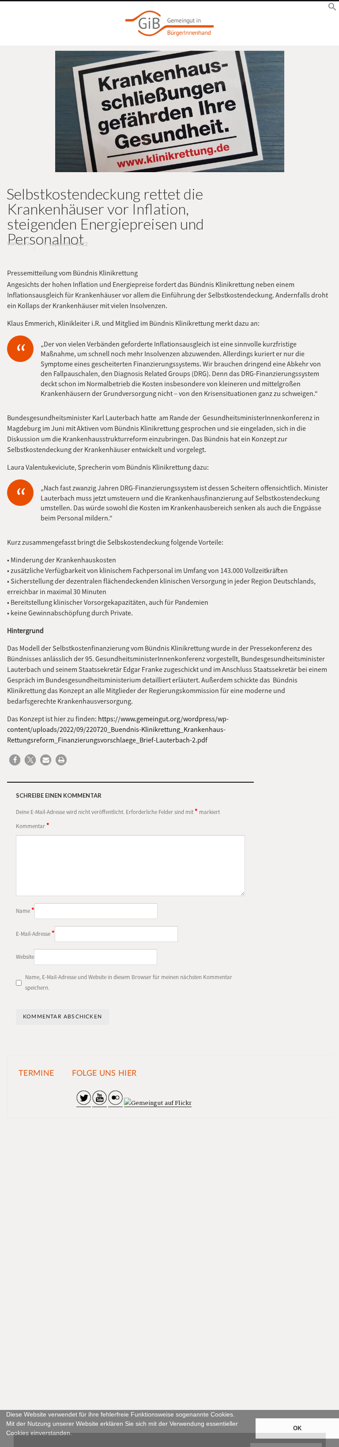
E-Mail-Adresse (35, 933)
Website (25, 957)
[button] (7, 1443)
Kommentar (32, 825)
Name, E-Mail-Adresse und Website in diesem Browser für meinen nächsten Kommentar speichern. (128, 982)
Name (25, 910)
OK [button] (297, 1428)
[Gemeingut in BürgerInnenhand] (169, 23)
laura (24, 244)
